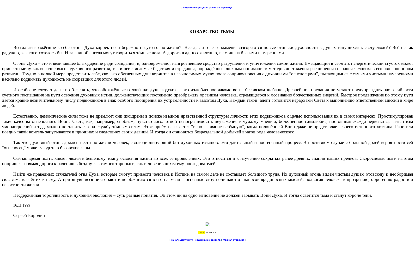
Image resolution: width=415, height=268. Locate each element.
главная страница (221, 7)
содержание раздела (195, 7)
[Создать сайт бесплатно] (207, 233)
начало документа (182, 239)
